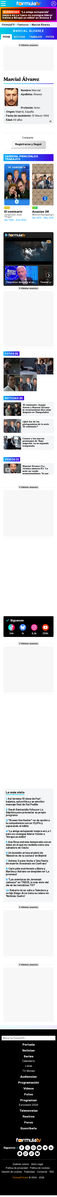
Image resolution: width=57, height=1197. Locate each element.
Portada (28, 1044)
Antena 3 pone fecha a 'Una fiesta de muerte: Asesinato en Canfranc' (27, 862)
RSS (52, 1172)
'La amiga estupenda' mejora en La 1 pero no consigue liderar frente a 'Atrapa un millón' (28, 834)
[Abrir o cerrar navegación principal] (3, 3)
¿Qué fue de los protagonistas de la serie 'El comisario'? (35, 424)
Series (28, 1056)
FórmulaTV (8, 24)
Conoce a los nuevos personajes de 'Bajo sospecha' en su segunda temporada (35, 442)
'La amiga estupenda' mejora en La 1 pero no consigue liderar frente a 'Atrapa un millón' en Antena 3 (27, 15)
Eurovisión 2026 (28, 1105)
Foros (28, 1122)
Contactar (42, 1172)
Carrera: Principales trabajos (21, 157)
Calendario (28, 1061)
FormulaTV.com (20, 1177)
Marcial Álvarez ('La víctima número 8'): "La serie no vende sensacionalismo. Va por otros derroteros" (35, 471)
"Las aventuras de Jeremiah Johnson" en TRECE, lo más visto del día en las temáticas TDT (27, 882)
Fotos (50, 36)
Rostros (29, 1116)
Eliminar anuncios (29, 45)
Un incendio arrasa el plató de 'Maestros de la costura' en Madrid (26, 854)
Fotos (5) (11, 353)
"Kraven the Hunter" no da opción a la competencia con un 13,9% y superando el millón (28, 823)
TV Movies (28, 1071)
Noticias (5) (14, 398)
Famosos (23, 24)
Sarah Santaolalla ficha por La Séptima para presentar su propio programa (26, 812)
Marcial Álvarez (41, 24)
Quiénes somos (21, 1164)
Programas (28, 1100)
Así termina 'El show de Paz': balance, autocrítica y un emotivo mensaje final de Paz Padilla (25, 801)
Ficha (6, 36)
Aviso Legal (37, 1164)
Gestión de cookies (12, 1172)
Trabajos (35, 36)
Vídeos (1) (12, 459)
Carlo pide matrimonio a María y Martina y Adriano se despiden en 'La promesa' (27, 871)
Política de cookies (40, 1168)
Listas (28, 1066)
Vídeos (28, 1088)
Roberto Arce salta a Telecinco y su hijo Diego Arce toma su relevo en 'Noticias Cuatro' (27, 893)
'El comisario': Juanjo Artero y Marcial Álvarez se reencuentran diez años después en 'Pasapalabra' (36, 408)
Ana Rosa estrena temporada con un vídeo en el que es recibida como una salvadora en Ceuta (28, 845)
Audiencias (28, 1076)
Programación (28, 1082)
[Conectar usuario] (53, 3)
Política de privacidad (17, 1168)
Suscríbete (28, 1128)
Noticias (19, 36)
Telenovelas (28, 1110)
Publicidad (29, 1172)
